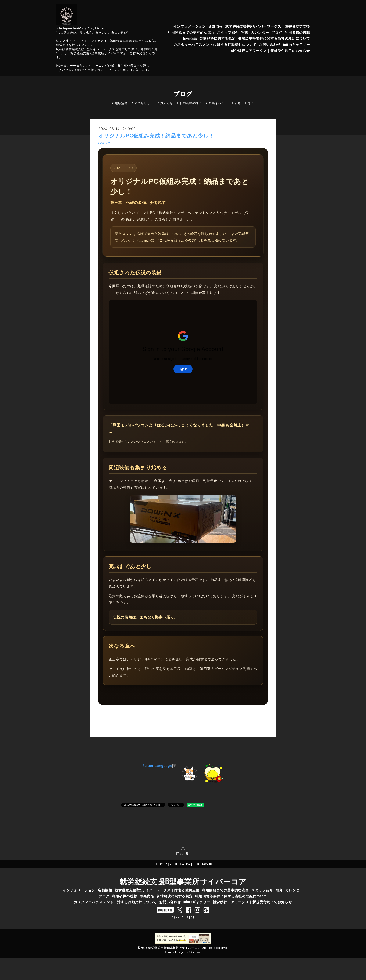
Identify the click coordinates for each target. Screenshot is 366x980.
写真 (244, 32)
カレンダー (260, 32)
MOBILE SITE (165, 910)
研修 (237, 103)
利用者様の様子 (191, 103)
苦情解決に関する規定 (218, 38)
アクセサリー (143, 103)
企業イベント (218, 103)
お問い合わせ (270, 44)
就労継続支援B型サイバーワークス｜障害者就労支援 (267, 26)
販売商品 (190, 38)
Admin (197, 952)
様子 (251, 103)
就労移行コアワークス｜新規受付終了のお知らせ (270, 50)
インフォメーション (189, 26)
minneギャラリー (296, 44)
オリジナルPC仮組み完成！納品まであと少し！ (156, 135)
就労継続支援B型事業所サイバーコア (183, 880)
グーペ (185, 952)
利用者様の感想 (297, 32)
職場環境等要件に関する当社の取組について (274, 38)
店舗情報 (215, 26)
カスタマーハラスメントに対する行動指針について (215, 44)
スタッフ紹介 (228, 32)
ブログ (277, 32)
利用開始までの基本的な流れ (191, 32)
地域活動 (121, 103)
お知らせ (166, 103)
